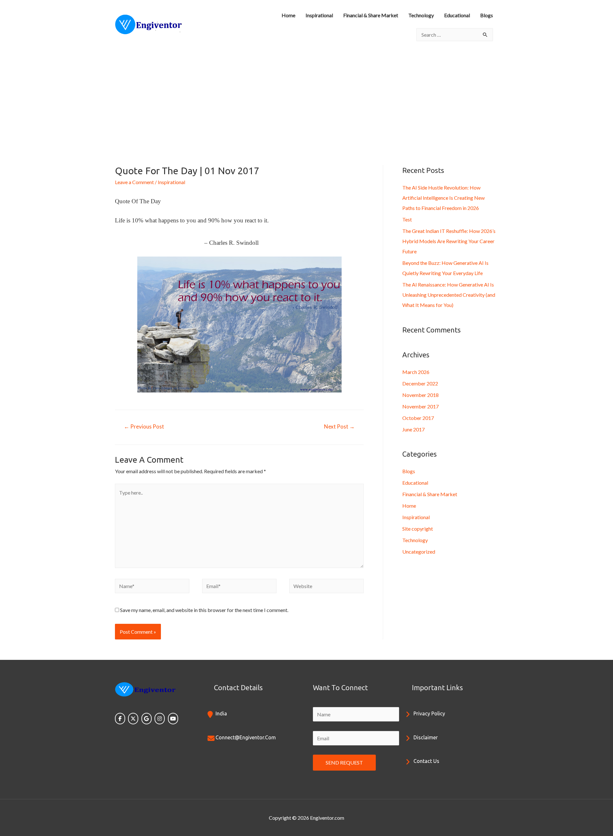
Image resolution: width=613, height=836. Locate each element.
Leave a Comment (134, 182)
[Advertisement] (306, 96)
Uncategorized (418, 552)
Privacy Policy (429, 713)
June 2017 (413, 429)
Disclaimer (425, 737)
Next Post (339, 426)
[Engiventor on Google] (146, 718)
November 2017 (420, 406)
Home (288, 15)
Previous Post (144, 426)
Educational (457, 15)
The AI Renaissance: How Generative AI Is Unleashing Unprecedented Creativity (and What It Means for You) (448, 294)
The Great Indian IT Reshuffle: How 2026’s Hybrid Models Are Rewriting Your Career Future (449, 241)
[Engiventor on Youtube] (173, 718)
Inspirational (319, 15)
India (221, 713)
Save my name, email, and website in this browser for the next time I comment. (204, 610)
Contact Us (426, 761)
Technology (421, 15)
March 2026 (415, 372)
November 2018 (420, 395)
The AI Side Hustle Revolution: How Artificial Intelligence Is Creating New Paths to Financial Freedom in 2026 (443, 197)
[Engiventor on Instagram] (160, 718)
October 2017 (418, 418)
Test (407, 219)
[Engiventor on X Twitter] (133, 718)
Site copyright (417, 529)
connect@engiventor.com (246, 737)
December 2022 (420, 383)
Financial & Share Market (370, 15)
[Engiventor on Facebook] (120, 718)
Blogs (486, 15)
